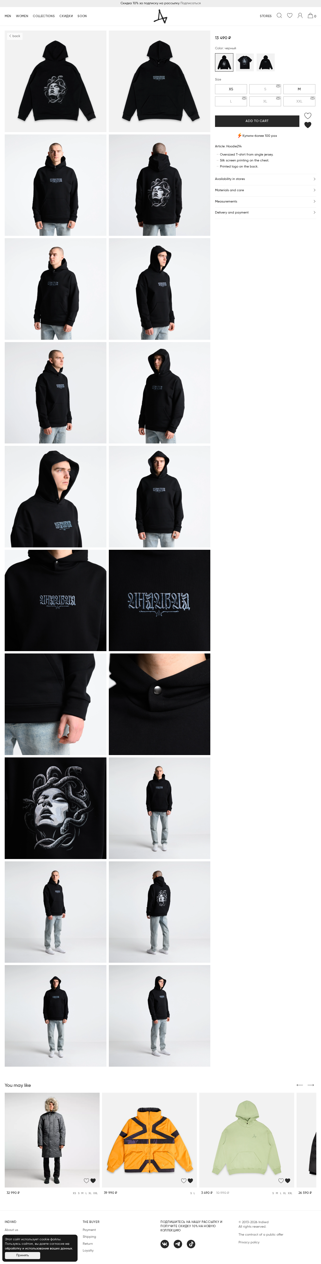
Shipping (89, 1236)
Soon (82, 16)
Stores (266, 16)
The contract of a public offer (261, 1234)
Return (88, 1243)
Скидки (66, 16)
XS (231, 89)
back (16, 36)
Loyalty (88, 1250)
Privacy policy (249, 1242)
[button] (300, 1085)
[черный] (224, 62)
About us (11, 1230)
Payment (89, 1230)
